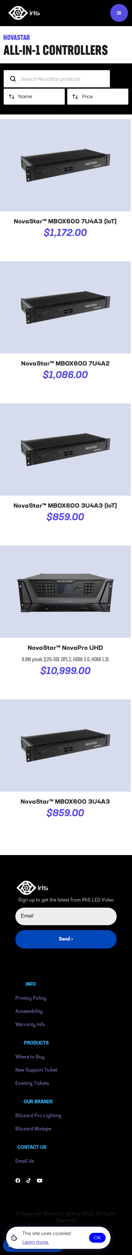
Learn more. (35, 1242)
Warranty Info (30, 1024)
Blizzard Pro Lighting (38, 1115)
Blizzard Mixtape (33, 1129)
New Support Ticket (36, 1070)
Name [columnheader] (25, 96)
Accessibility (29, 1011)
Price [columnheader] (87, 96)
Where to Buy (30, 1057)
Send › (66, 939)
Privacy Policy (30, 998)
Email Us (24, 1161)
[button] (119, 13)
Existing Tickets (32, 1083)
